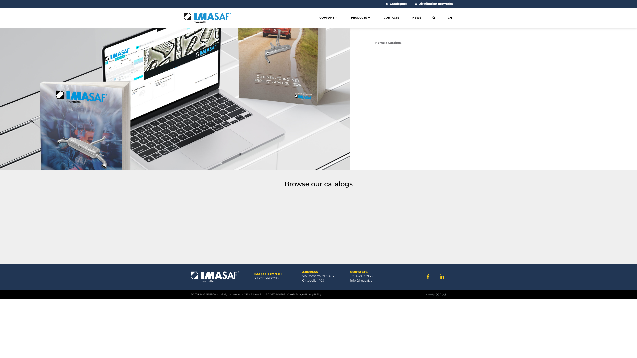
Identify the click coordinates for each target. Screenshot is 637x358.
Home (380, 43)
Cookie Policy (295, 294)
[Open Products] (369, 18)
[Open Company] (336, 18)
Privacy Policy (313, 294)
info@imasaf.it (361, 280)
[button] (434, 18)
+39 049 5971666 (362, 276)
